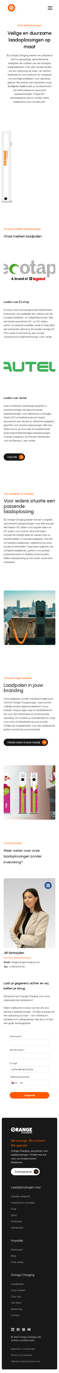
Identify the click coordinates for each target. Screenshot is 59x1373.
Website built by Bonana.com (25, 1361)
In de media (17, 1262)
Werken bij (16, 1309)
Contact (15, 1315)
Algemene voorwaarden (23, 1349)
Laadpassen (17, 1283)
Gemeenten (17, 1227)
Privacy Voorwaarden (21, 1355)
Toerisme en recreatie (22, 1202)
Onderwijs (16, 1221)
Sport (14, 1215)
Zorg (13, 1208)
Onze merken (18, 1290)
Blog (13, 1255)
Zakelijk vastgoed (20, 1196)
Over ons (16, 1296)
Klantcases (17, 1249)
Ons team (16, 1302)
